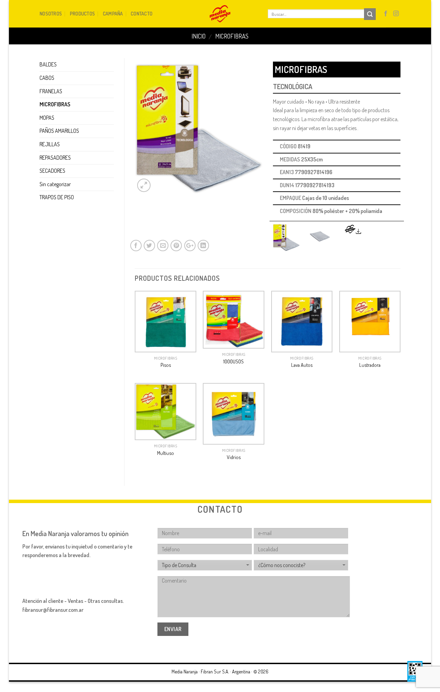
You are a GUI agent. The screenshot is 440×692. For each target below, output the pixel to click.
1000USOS (233, 361)
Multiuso (165, 453)
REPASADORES (55, 157)
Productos (82, 13)
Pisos (166, 365)
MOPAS (47, 117)
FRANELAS (51, 91)
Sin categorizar (55, 184)
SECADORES (52, 170)
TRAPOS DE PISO (57, 197)
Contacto (141, 13)
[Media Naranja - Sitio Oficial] (220, 14)
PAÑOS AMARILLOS (59, 130)
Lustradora (370, 365)
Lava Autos (301, 365)
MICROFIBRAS (232, 36)
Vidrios (234, 457)
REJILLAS (50, 144)
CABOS (47, 77)
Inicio (198, 36)
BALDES (48, 64)
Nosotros (51, 13)
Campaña (113, 13)
